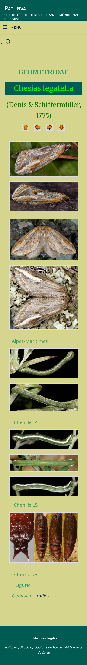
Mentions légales (45, 638)
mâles (42, 596)
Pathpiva (15, 8)
